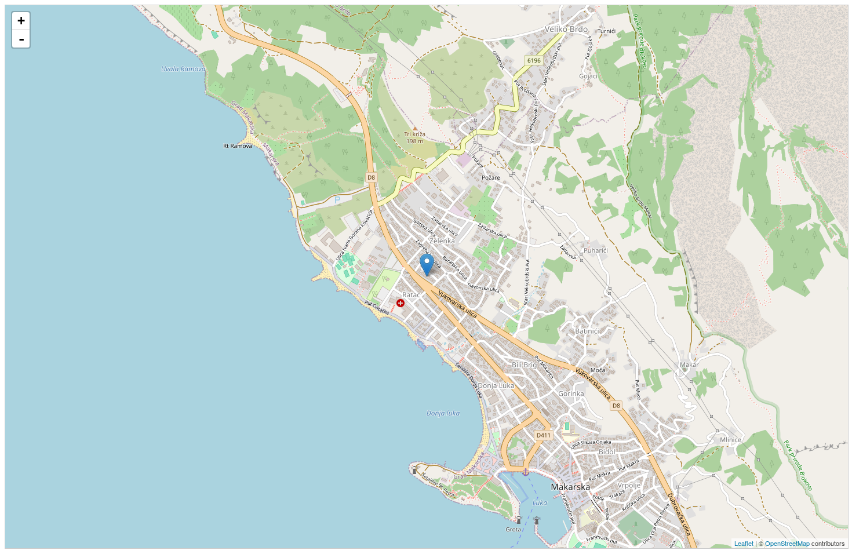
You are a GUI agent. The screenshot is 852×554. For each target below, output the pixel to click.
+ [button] (21, 20)
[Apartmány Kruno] (427, 265)
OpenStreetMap (787, 543)
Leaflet (743, 543)
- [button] (21, 39)
